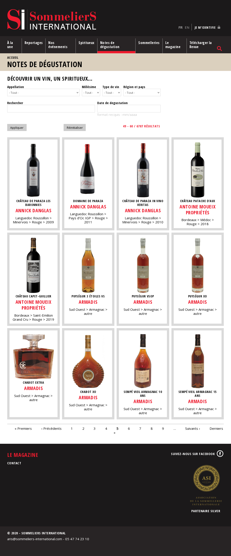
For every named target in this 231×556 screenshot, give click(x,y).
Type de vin (110, 87)
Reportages (34, 42)
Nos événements (57, 44)
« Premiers (23, 428)
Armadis (88, 302)
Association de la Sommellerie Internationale (206, 485)
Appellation (15, 87)
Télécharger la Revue (200, 44)
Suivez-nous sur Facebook (193, 453)
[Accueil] (91, 19)
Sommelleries (148, 42)
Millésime (89, 87)
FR (180, 27)
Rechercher (15, 103)
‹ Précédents (51, 428)
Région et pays (134, 87)
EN (187, 27)
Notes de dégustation (110, 44)
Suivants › (192, 428)
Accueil (12, 57)
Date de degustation (112, 103)
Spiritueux (87, 42)
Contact (14, 463)
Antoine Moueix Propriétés (197, 209)
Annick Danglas (33, 210)
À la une (10, 44)
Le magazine (173, 44)
